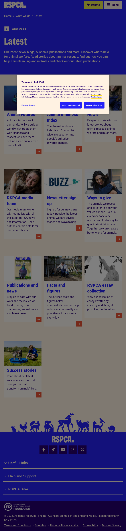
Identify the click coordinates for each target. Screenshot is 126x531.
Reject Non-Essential (71, 105)
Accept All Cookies (94, 105)
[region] (63, 94)
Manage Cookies (28, 105)
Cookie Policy (96, 97)
